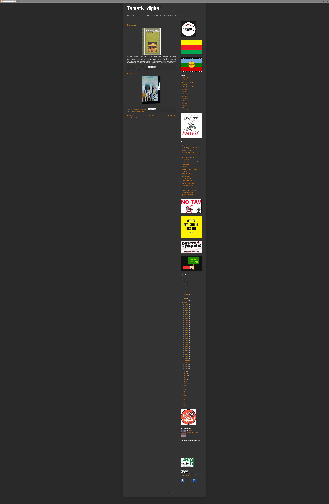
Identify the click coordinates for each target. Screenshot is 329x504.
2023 (183, 283)
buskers (134, 111)
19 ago (186, 328)
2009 (183, 401)
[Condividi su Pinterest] (155, 67)
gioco (145, 69)
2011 (183, 397)
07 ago (186, 352)
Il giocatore (131, 25)
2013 (183, 393)
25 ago (186, 316)
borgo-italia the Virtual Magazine (189, 169)
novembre (186, 296)
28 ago (186, 310)
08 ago (186, 350)
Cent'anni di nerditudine (187, 192)
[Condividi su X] (152, 67)
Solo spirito (131, 73)
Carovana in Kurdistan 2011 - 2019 (190, 152)
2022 (183, 285)
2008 (183, 403)
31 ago (186, 304)
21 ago (186, 324)
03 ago (186, 364)
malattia (150, 69)
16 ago (186, 334)
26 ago (186, 314)
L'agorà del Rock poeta (187, 194)
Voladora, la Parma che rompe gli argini (191, 154)
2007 (183, 405)
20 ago (186, 326)
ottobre (185, 298)
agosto (185, 302)
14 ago (186, 338)
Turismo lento (185, 171)
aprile (185, 377)
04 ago (186, 358)
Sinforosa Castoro (186, 195)
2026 (183, 277)
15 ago (186, 336)
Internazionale (185, 159)
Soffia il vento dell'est (187, 173)
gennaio (186, 383)
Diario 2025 (185, 89)
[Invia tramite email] (149, 67)
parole (138, 111)
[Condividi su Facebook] (154, 67)
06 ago (186, 354)
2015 (183, 389)
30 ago (186, 306)
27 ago (186, 312)
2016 (183, 387)
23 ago (186, 320)
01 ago (186, 368)
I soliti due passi (186, 77)
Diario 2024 (185, 91)
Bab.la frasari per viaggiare (188, 183)
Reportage (184, 81)
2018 (183, 293)
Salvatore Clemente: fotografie (189, 190)
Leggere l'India (185, 182)
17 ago (186, 332)
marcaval (191, 430)
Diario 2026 (185, 88)
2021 (183, 287)
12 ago (186, 342)
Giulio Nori (184, 166)
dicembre (186, 294)
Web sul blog (185, 175)
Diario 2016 (185, 105)
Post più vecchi (171, 115)
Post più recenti (130, 115)
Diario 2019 (185, 100)
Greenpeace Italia (186, 164)
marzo (185, 379)
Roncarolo (184, 84)
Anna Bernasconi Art (187, 180)
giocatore (142, 69)
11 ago (186, 344)
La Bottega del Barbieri (187, 178)
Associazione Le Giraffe (187, 150)
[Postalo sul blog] (150, 67)
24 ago (186, 318)
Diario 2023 (185, 93)
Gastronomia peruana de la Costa (190, 187)
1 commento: (143, 66)
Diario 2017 (185, 103)
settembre (186, 300)
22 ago (186, 322)
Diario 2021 (185, 96)
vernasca (142, 111)
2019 (183, 291)
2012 (183, 395)
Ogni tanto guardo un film (188, 109)
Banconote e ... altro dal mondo (189, 145)
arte (131, 111)
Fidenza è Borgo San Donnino (189, 82)
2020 (183, 289)
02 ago (186, 366)
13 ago (186, 340)
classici (132, 69)
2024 (183, 281)
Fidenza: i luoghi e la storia (188, 157)
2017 (183, 385)
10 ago (186, 346)
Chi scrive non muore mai (188, 189)
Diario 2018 (185, 102)
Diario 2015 (185, 107)
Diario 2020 (185, 98)
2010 (183, 399)
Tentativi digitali (144, 8)
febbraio (186, 381)
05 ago (186, 356)
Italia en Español (186, 176)
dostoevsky (136, 69)
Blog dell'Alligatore (186, 168)
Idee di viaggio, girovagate (188, 185)
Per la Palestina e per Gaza (188, 86)
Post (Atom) (134, 117)
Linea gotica (185, 162)
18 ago (186, 330)
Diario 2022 (185, 95)
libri (147, 69)
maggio (185, 375)
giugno (185, 373)
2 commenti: (143, 109)
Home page (151, 115)
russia (153, 69)
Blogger (171, 493)
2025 (183, 279)
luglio (185, 371)
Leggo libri (184, 79)
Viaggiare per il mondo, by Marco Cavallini (192, 144)
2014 (183, 391)
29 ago (186, 308)
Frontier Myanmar (186, 155)
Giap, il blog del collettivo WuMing (190, 161)
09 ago (186, 348)
